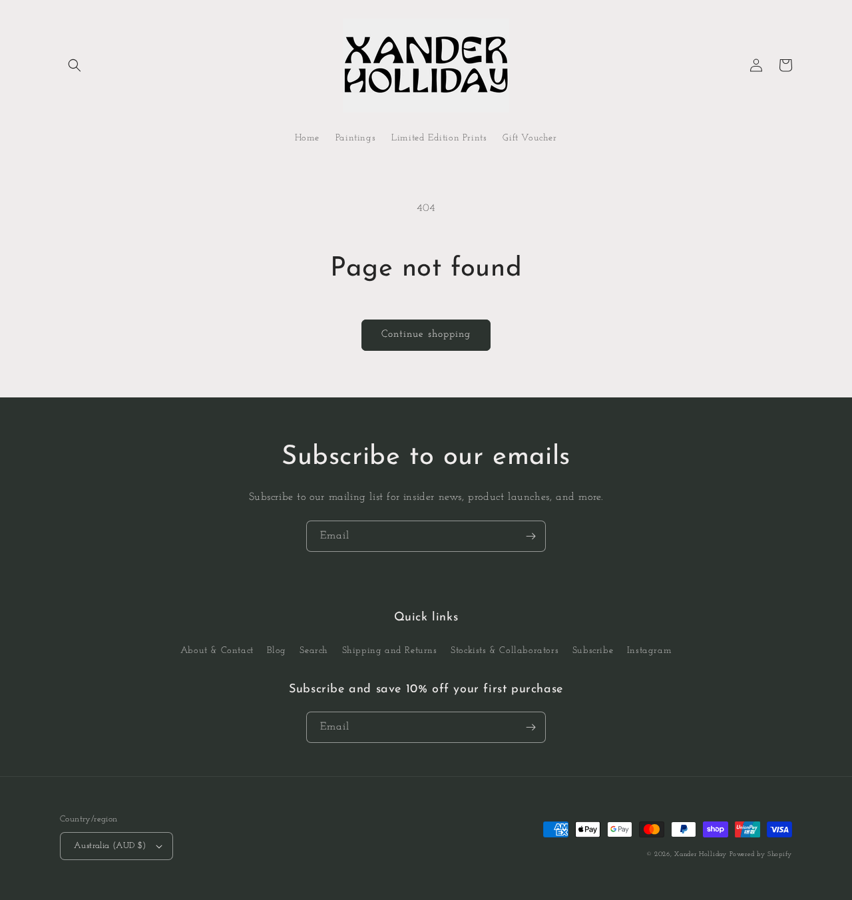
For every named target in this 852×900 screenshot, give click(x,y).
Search (314, 651)
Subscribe (592, 651)
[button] (74, 65)
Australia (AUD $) (110, 845)
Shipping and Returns (389, 651)
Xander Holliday (700, 854)
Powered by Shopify (761, 854)
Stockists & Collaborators (504, 651)
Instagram (649, 651)
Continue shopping (426, 334)
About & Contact (217, 651)
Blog (276, 651)
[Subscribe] (530, 536)
